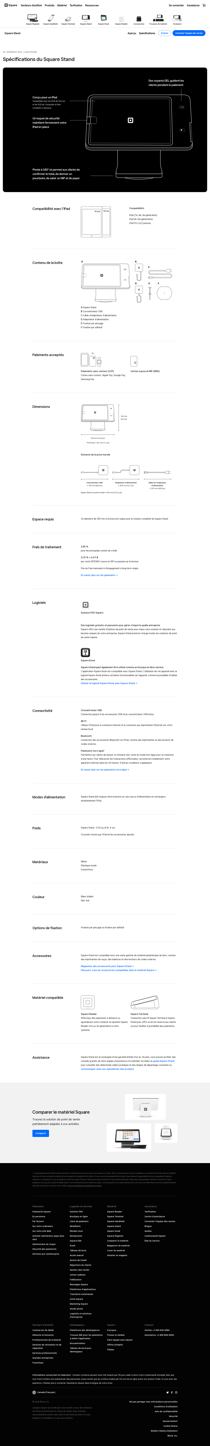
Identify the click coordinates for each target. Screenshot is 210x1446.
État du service (152, 1241)
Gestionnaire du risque (44, 1244)
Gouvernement (170, 1421)
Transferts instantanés (81, 1294)
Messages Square (79, 1284)
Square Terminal (115, 1216)
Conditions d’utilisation (166, 1406)
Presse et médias (116, 1335)
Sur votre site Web (41, 1231)
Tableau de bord (78, 1250)
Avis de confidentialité (166, 1411)
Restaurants (76, 1236)
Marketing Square (79, 1304)
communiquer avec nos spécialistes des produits (107, 1069)
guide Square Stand (163, 1061)
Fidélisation (76, 1279)
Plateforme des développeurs (85, 1330)
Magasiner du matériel (118, 1245)
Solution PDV (76, 1211)
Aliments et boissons (43, 1335)
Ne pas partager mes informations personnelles (153, 1402)
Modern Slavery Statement (164, 1431)
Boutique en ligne (79, 1216)
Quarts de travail (78, 1260)
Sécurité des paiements (44, 1249)
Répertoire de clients (80, 1265)
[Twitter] (167, 1392)
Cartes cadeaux (77, 1275)
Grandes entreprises (42, 1358)
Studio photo (76, 1309)
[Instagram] (176, 1392)
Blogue (148, 1226)
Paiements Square (41, 1211)
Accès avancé (77, 1255)
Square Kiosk (113, 1231)
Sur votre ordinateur (42, 1226)
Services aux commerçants (45, 1254)
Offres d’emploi (115, 1345)
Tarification (150, 1211)
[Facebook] (171, 1392)
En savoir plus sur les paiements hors (104, 769)
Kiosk (72, 1245)
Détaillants (75, 1226)
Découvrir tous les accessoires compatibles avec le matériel (117, 970)
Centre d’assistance (155, 1216)
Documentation (77, 1343)
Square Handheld (115, 1221)
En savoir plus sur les (98, 575)
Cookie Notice (170, 1426)
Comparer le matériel (117, 1241)
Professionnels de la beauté (46, 1340)
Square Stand (114, 1226)
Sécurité (173, 1416)
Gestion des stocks (79, 1270)
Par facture (38, 1221)
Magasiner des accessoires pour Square (106, 966)
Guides (148, 1231)
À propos (111, 1330)
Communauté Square (155, 1236)
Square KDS (75, 1241)
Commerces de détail (43, 1330)
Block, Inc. (173, 1436)
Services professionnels (44, 1353)
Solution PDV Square (92, 612)
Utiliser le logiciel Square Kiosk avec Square (108, 683)
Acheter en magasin (117, 1255)
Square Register (115, 1236)
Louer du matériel (116, 1250)
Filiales (110, 1349)
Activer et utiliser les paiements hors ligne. (85, 1186)
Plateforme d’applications (83, 1289)
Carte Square (76, 1299)
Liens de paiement (79, 1221)
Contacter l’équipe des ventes (160, 1221)
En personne (38, 1216)
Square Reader (114, 1211)
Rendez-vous (76, 1231)
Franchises (37, 1363)
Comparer (40, 1133)
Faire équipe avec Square (120, 1340)
